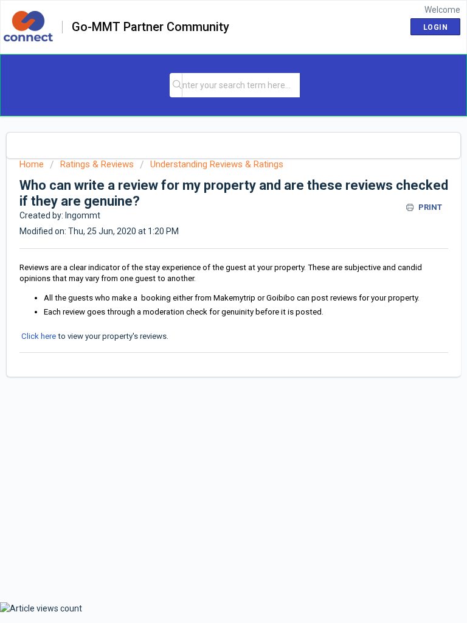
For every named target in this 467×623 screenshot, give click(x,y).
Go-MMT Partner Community (150, 27)
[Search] (176, 85)
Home (31, 164)
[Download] (211, 302)
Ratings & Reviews (97, 164)
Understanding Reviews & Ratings (216, 164)
